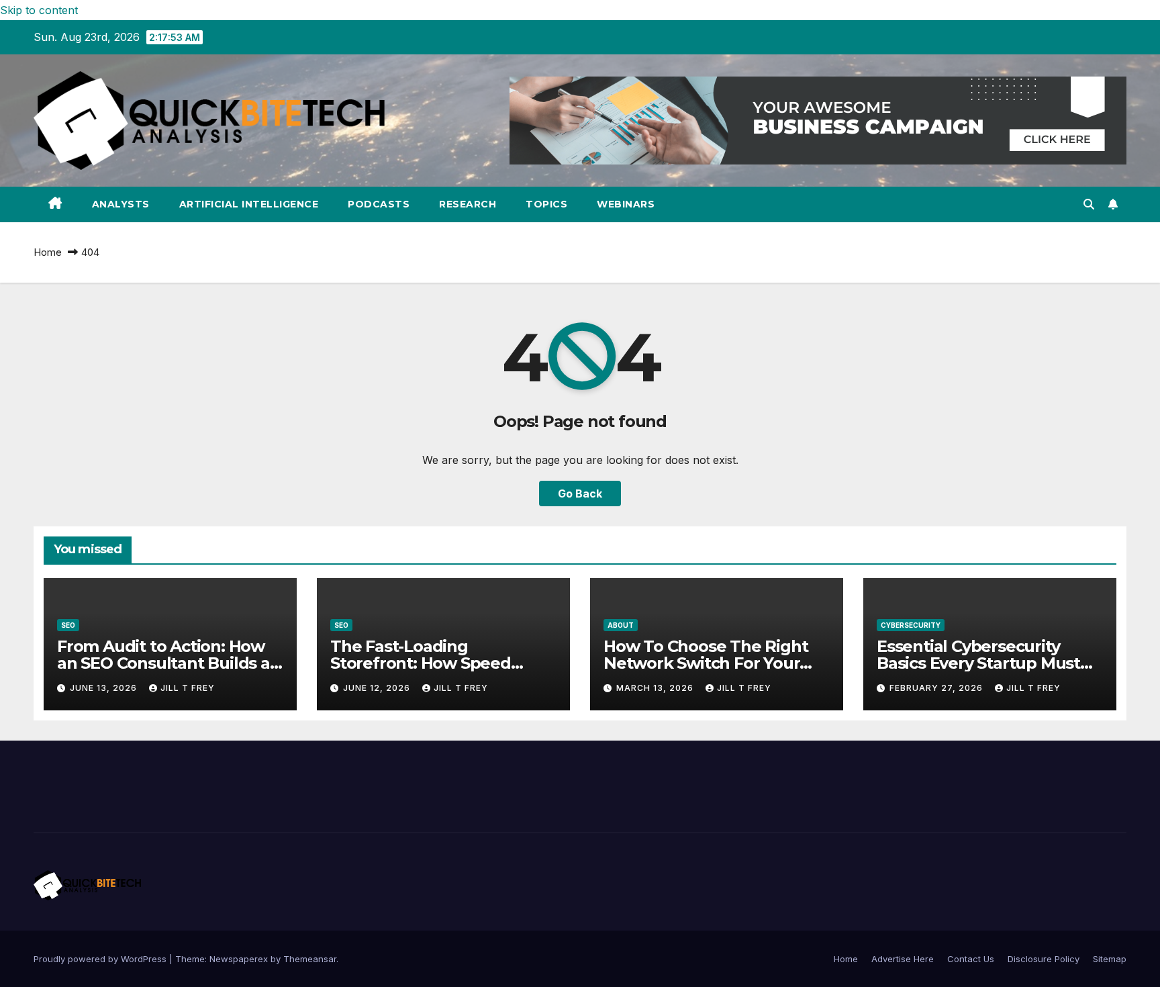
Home (48, 252)
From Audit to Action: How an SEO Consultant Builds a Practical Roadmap (163, 663)
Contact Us (970, 958)
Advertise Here (902, 958)
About (621, 625)
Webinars (626, 204)
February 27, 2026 (937, 688)
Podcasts (378, 204)
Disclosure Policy (1043, 958)
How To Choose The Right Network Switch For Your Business (705, 663)
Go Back (580, 493)
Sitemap (1109, 958)
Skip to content (39, 10)
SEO (68, 625)
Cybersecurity (910, 625)
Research (467, 204)
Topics (546, 204)
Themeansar (309, 958)
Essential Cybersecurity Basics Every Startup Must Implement (978, 663)
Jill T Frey (187, 688)
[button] (1088, 204)
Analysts (121, 204)
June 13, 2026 (105, 688)
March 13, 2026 (656, 688)
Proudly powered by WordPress (101, 958)
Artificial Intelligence (249, 204)
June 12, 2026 (378, 688)
